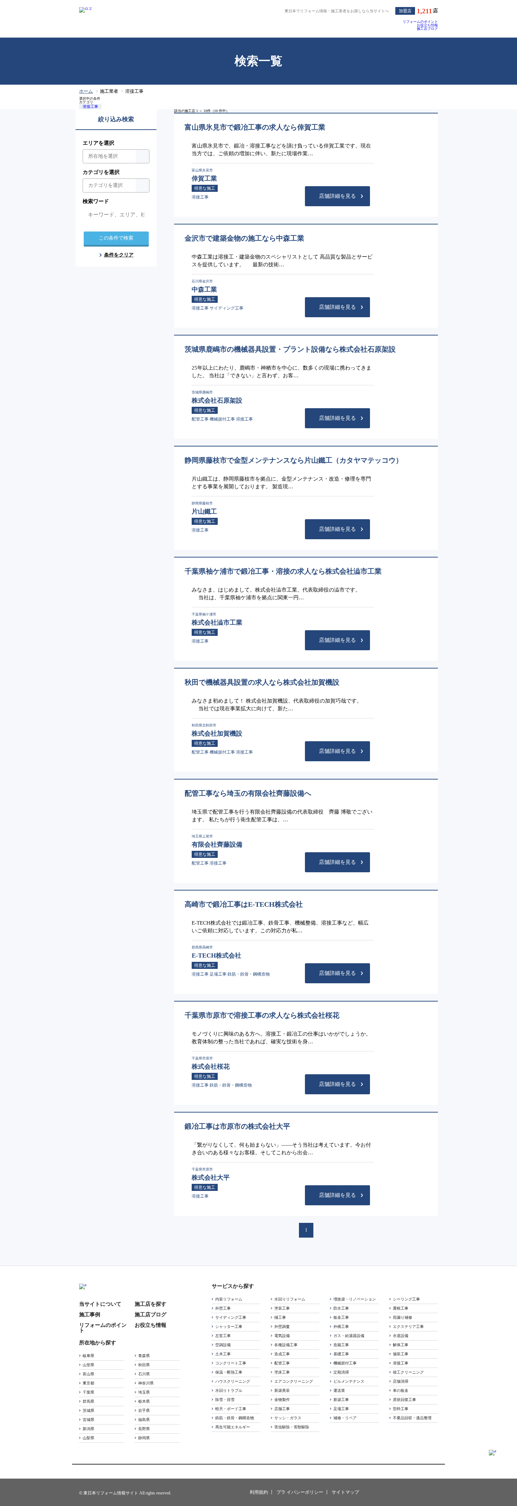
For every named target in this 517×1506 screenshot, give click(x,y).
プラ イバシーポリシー (299, 1492)
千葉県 (88, 1392)
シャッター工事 (228, 1326)
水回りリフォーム (289, 1299)
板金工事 (341, 1317)
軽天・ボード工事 (230, 1409)
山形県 (88, 1365)
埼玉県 (144, 1392)
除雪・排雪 (225, 1399)
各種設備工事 (286, 1345)
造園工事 (341, 1345)
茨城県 (88, 1410)
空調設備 (223, 1345)
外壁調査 (282, 1326)
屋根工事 (400, 1308)
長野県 (144, 1429)
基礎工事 (341, 1354)
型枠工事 (400, 1409)
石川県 (144, 1374)
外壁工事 (223, 1308)
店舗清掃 (400, 1381)
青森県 (144, 1356)
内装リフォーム (228, 1299)
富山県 (88, 1374)
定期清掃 (341, 1372)
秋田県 (144, 1365)
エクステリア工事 (408, 1326)
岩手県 (144, 1410)
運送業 (339, 1390)
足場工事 (341, 1409)
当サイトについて (100, 1304)
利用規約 (259, 1492)
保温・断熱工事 (228, 1372)
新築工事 (341, 1399)
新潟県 (88, 1429)
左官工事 (223, 1336)
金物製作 (282, 1399)
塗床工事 (282, 1372)
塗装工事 (282, 1308)
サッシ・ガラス (287, 1418)
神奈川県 (146, 1383)
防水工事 (341, 1308)
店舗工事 (282, 1409)
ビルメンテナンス (348, 1381)
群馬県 (88, 1401)
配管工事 (282, 1363)
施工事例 (89, 1314)
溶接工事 (90, 106)
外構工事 (341, 1326)
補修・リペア (345, 1418)
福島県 (144, 1419)
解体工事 (400, 1345)
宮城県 (88, 1419)
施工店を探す (150, 1304)
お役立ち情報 (427, 25)
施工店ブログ (427, 29)
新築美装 (282, 1390)
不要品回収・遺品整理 (412, 1418)
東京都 (88, 1383)
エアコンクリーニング (293, 1381)
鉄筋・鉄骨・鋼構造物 (234, 1418)
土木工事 (223, 1354)
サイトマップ (345, 1492)
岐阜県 (88, 1356)
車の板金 (400, 1390)
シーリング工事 (406, 1299)
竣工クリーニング (408, 1372)
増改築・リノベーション (354, 1299)
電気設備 (282, 1336)
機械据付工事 (345, 1363)
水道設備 (400, 1336)
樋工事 (280, 1317)
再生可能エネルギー (232, 1427)
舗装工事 (400, 1354)
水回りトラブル (228, 1390)
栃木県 (144, 1401)
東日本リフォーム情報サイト (399, 1492)
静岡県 (144, 1438)
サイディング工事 (230, 1317)
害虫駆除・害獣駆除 (291, 1427)
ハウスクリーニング (232, 1381)
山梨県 (88, 1438)
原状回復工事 (404, 1399)
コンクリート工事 (230, 1363)
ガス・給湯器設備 (348, 1336)
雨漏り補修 (402, 1317)
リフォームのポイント (420, 22)
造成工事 (282, 1354)
